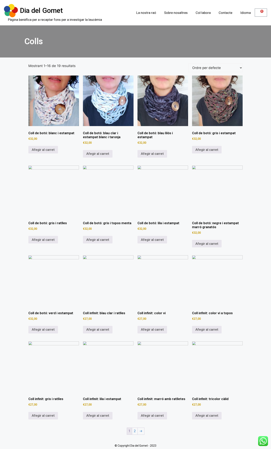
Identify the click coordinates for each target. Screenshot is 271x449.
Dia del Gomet (41, 11)
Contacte (225, 13)
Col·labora (203, 13)
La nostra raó (146, 13)
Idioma (245, 13)
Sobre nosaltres (176, 13)
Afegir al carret (43, 150)
